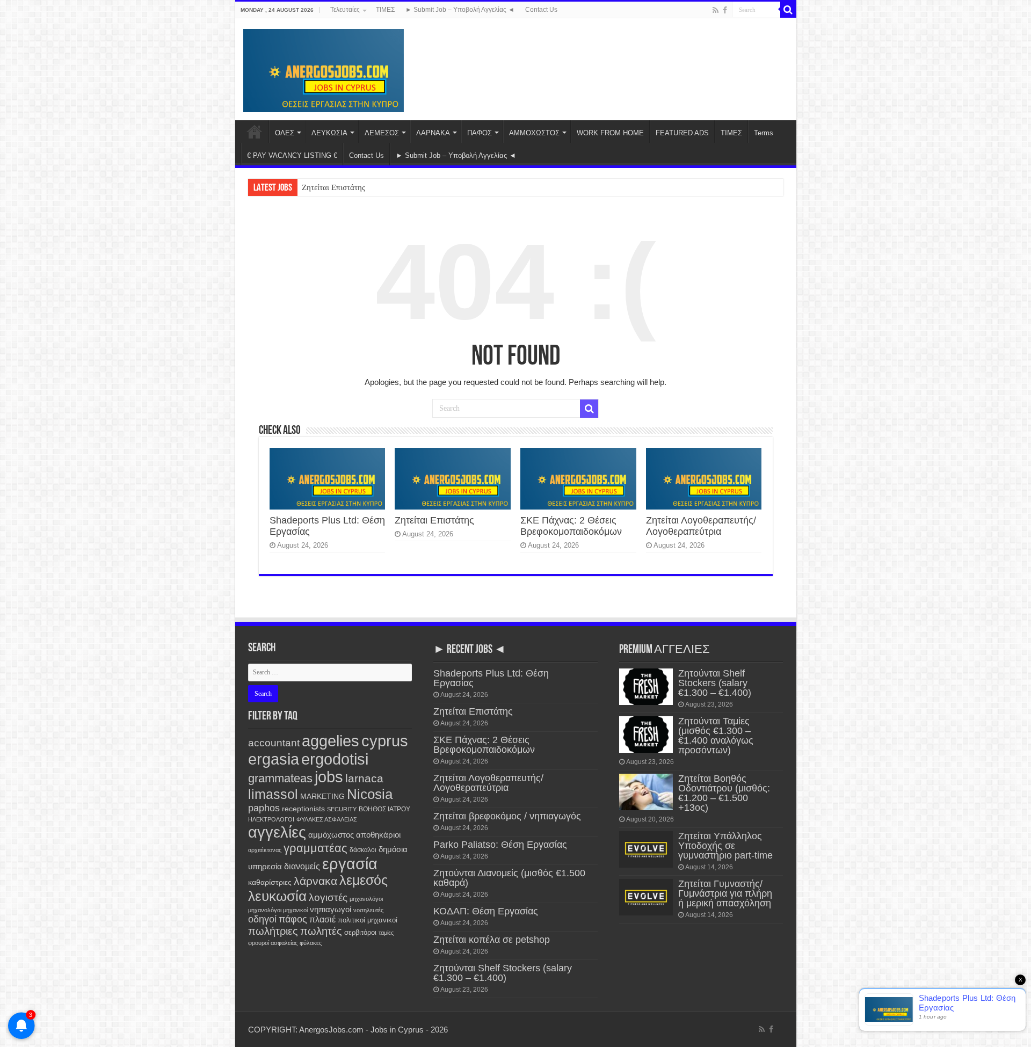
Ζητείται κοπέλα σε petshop (491, 939)
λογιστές (328, 897)
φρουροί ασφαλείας (272, 943)
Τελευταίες (345, 9)
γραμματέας (315, 848)
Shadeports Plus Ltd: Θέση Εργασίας (491, 678)
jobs (329, 777)
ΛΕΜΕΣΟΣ (382, 133)
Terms (763, 133)
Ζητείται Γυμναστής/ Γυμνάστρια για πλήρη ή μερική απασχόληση (725, 893)
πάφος (293, 919)
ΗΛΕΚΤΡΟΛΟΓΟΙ (271, 819)
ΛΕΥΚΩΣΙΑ (329, 133)
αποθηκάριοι (378, 834)
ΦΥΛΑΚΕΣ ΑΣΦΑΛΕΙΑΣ (326, 819)
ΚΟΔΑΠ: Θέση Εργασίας (485, 911)
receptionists (303, 808)
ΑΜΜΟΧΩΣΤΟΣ (534, 133)
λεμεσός (363, 880)
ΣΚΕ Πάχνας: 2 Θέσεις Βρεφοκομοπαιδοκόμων (571, 526)
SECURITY (342, 809)
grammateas (280, 778)
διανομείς (302, 866)
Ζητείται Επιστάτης (333, 187)
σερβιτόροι (360, 932)
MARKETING (322, 796)
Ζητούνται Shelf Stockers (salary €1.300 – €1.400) (502, 973)
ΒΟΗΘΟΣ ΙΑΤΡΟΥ (384, 809)
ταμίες (386, 932)
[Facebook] (725, 10)
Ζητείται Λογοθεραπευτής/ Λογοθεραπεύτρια (701, 526)
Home (254, 131)
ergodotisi (334, 759)
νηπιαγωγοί (330, 909)
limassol (273, 794)
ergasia (273, 759)
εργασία (349, 863)
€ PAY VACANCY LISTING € (292, 155)
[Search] (788, 10)
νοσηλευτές (368, 910)
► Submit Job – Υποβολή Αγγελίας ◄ (459, 9)
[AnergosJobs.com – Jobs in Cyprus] (323, 69)
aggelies (330, 741)
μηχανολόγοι (366, 899)
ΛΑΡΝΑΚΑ (433, 133)
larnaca (364, 778)
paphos (264, 808)
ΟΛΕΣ (284, 133)
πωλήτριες (273, 931)
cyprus (384, 741)
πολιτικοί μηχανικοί (367, 920)
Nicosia (370, 794)
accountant (274, 742)
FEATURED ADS (682, 133)
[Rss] (715, 10)
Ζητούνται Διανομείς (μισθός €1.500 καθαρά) (509, 878)
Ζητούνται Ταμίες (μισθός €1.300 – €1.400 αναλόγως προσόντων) (715, 735)
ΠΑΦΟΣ (479, 133)
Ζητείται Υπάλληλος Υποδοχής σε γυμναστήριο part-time (725, 846)
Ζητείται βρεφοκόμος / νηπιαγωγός (507, 816)
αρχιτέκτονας (264, 850)
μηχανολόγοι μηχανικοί (278, 910)
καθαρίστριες (270, 882)
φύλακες (311, 943)
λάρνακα (315, 881)
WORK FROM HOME (610, 133)
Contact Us (541, 9)
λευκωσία (277, 896)
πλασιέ (322, 919)
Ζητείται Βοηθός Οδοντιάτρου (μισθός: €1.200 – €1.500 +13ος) (724, 793)
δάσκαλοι (363, 850)
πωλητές (321, 931)
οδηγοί (262, 919)
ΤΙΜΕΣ (385, 9)
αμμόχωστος (331, 834)
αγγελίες (277, 832)
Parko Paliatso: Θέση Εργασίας (500, 844)
